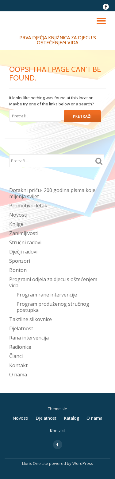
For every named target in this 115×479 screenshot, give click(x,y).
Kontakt (18, 365)
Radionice (20, 347)
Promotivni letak (28, 205)
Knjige (16, 224)
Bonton (18, 270)
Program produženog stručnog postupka (53, 306)
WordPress (82, 463)
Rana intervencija (29, 337)
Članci (16, 356)
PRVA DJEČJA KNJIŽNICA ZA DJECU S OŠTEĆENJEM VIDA (57, 40)
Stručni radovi (25, 242)
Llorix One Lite (35, 463)
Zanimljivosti (23, 233)
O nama (18, 374)
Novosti (18, 214)
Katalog (71, 418)
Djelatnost (21, 328)
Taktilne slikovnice (30, 319)
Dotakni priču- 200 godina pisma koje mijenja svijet (52, 193)
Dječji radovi (23, 251)
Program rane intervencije (47, 294)
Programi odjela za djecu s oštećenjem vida (53, 282)
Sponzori (19, 260)
